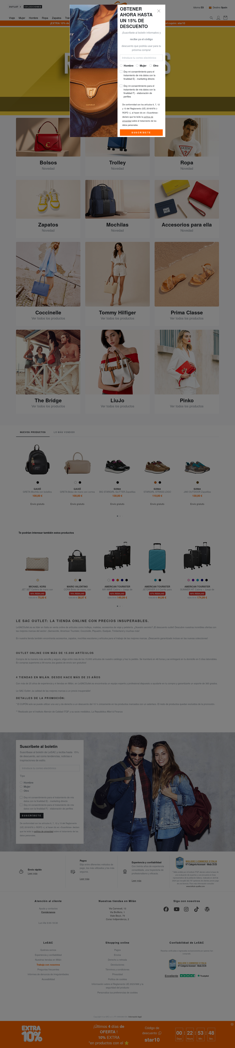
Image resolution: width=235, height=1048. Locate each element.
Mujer (143, 65)
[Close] (159, 11)
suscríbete (141, 132)
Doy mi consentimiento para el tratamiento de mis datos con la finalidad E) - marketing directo (139, 75)
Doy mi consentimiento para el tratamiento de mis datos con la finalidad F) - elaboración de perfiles (139, 91)
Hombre (128, 65)
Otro (155, 65)
